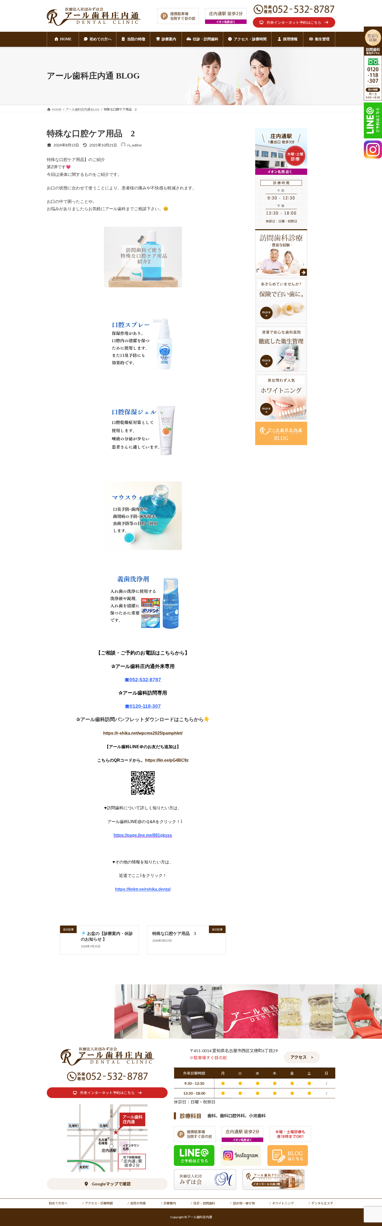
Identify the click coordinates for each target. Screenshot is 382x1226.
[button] (294, 22)
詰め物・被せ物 (244, 1203)
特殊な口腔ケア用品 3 (174, 933)
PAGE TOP (368, 1184)
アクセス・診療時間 (99, 1203)
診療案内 (169, 1203)
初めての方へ (58, 1203)
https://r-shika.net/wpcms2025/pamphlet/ (142, 733)
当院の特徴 (138, 1203)
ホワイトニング (283, 1203)
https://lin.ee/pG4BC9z (167, 760)
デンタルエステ (322, 1203)
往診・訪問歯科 (204, 1203)
